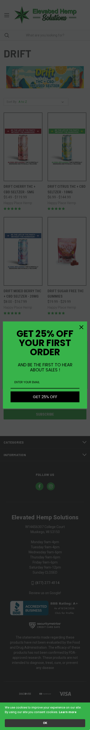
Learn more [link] (68, 712)
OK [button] (45, 723)
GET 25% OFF (45, 397)
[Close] (81, 327)
